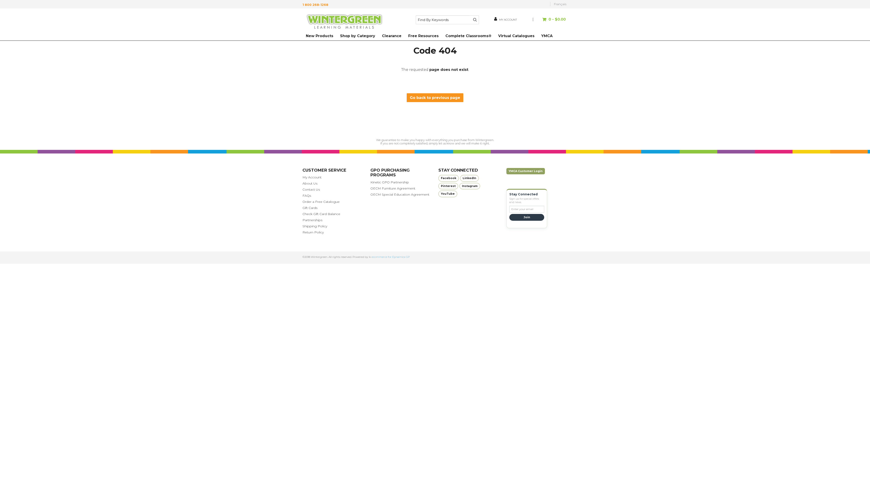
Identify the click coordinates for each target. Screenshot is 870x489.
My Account (311, 177)
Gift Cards (309, 208)
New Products (319, 36)
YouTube (448, 193)
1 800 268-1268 (315, 5)
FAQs (306, 196)
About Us (309, 183)
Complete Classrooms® (468, 36)
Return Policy (313, 232)
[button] (550, 21)
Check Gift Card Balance (321, 214)
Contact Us (311, 189)
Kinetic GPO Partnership (389, 182)
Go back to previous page (435, 98)
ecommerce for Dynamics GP (391, 257)
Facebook (448, 178)
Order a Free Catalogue (321, 202)
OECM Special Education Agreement (399, 194)
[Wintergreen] (344, 22)
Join (527, 217)
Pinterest (448, 186)
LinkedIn (469, 178)
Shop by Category (357, 36)
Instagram (470, 186)
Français (560, 4)
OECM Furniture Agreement (392, 188)
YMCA (547, 36)
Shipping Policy (314, 226)
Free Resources (423, 36)
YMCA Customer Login (526, 171)
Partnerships (312, 220)
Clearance (391, 36)
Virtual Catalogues (516, 36)
